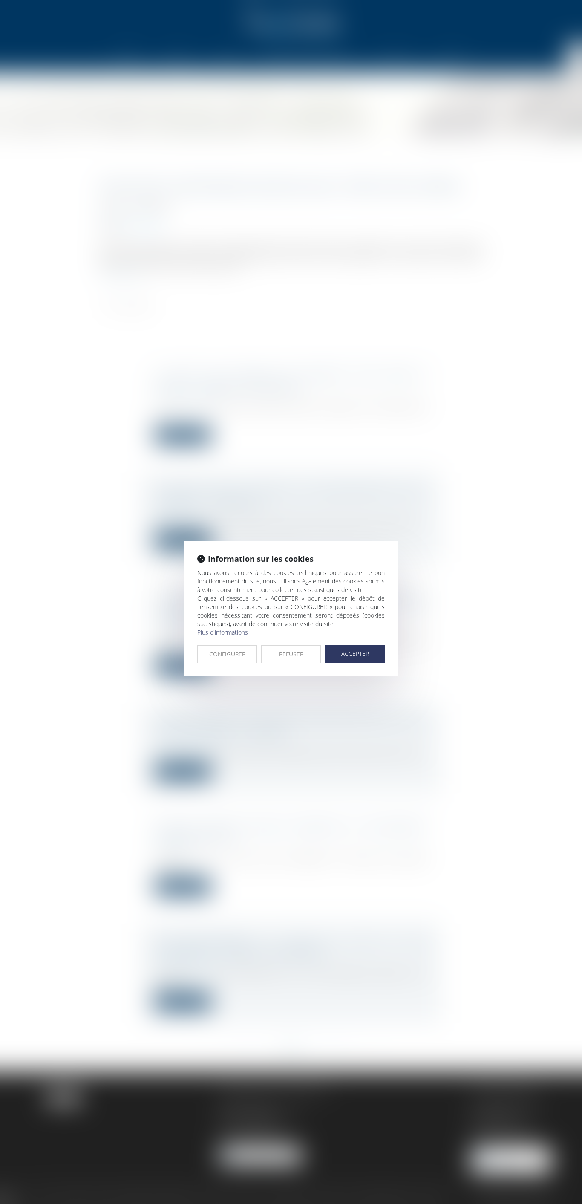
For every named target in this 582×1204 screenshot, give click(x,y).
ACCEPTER (355, 654)
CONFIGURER (227, 654)
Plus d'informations (222, 632)
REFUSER (291, 654)
